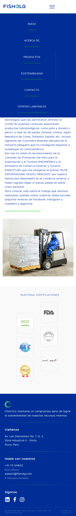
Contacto (31, 90)
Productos (32, 57)
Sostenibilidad (32, 73)
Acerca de (31, 40)
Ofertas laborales (31, 106)
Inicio (32, 24)
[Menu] (52, 6)
